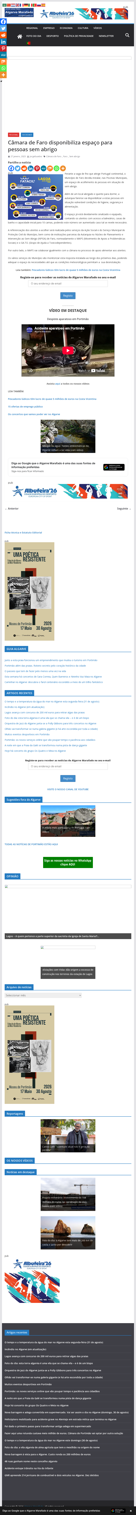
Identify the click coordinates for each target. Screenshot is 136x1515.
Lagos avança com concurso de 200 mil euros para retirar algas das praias (45, 712)
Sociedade (27, 135)
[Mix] (50, 168)
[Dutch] (13, 5)
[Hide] (1, 81)
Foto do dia (33, 36)
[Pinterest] (37, 168)
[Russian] (39, 5)
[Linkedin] (31, 168)
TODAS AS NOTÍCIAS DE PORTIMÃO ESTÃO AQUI (31, 844)
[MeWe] (43, 168)
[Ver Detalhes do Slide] (68, 912)
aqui (57, 383)
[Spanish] (43, 5)
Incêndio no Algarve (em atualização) (24, 707)
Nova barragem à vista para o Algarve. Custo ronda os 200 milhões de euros (48, 1454)
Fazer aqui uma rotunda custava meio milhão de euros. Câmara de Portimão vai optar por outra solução (64, 1433)
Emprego (49, 28)
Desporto (52, 36)
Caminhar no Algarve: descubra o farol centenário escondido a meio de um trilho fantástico (54, 682)
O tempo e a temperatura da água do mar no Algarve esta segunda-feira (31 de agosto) (52, 701)
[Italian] (30, 5)
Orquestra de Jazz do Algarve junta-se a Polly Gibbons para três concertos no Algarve (50, 723)
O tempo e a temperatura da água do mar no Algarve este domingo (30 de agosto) (51, 1440)
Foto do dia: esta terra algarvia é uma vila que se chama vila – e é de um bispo (47, 717)
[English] (17, 5)
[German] (26, 5)
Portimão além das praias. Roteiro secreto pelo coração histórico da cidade (45, 665)
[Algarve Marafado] (20, 36)
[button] (68, 1510)
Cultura (83, 28)
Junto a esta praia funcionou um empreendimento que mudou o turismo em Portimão (51, 660)
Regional (32, 28)
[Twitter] (18, 168)
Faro (65, 156)
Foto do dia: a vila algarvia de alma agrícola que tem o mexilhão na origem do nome (52, 1447)
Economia (66, 28)
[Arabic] (4, 5)
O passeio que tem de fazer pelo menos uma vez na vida (35, 671)
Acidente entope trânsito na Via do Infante (29, 1468)
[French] (22, 5)
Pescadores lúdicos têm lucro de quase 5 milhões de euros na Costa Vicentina (76, 270)
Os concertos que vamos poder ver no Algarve (34, 414)
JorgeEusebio (36, 156)
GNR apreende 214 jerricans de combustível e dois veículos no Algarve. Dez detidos (52, 1475)
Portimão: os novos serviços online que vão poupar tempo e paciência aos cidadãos (50, 739)
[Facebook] (11, 168)
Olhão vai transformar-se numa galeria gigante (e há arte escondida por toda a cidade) (51, 728)
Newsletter (106, 36)
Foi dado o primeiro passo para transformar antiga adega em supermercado (48, 1426)
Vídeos (98, 28)
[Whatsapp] (56, 168)
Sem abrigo (74, 156)
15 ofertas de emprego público (25, 406)
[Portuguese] (28, 43)
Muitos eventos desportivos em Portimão (27, 734)
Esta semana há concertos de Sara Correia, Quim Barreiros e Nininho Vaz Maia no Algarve (53, 676)
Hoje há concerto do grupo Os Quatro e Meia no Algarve (35, 750)
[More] (63, 168)
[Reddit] (24, 168)
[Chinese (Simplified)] (9, 5)
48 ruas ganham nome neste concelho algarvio (31, 1461)
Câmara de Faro (53, 156)
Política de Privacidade (79, 36)
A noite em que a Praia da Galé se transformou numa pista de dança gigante (46, 745)
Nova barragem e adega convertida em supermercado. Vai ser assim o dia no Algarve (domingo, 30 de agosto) (67, 1412)
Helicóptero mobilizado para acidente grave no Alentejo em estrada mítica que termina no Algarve (60, 1419)
